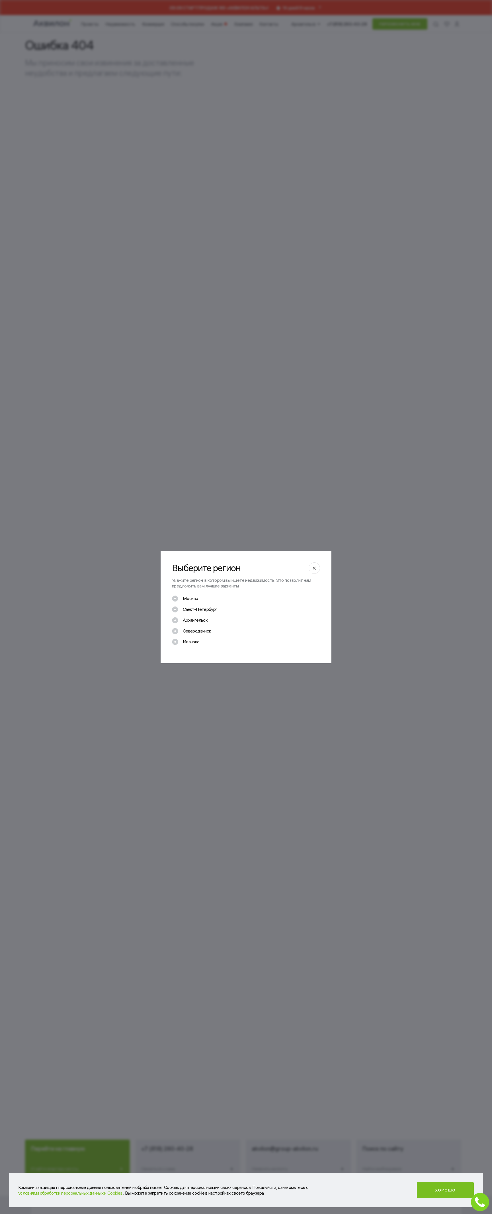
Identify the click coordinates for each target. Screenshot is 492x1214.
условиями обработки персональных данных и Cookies (70, 1193)
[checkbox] (185, 598)
